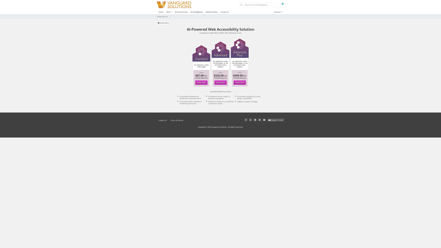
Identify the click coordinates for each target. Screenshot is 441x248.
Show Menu (164, 23)
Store (168, 12)
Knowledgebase (197, 12)
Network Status (212, 12)
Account (277, 12)
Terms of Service (177, 120)
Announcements (181, 12)
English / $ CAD (277, 120)
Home (161, 12)
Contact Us (224, 12)
